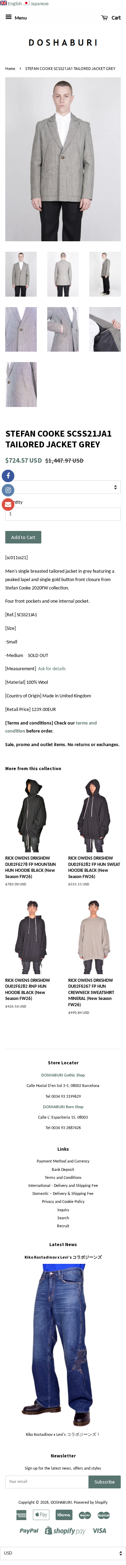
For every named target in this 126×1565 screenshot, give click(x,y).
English (15, 4)
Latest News (63, 1244)
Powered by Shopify (90, 1503)
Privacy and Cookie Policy (63, 1202)
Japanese (40, 4)
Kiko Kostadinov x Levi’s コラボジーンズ (63, 1257)
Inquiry (63, 1210)
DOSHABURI (61, 1503)
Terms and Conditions (63, 1178)
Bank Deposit (63, 1170)
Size (9, 475)
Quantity (13, 502)
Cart (116, 18)
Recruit (63, 1226)
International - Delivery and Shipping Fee (63, 1186)
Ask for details (51, 669)
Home (10, 68)
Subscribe (104, 1481)
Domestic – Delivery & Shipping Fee (63, 1194)
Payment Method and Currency (63, 1161)
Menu (20, 18)
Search (63, 1218)
